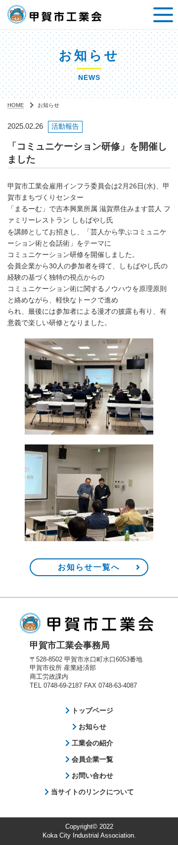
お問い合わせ (91, 775)
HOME (15, 105)
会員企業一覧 (91, 759)
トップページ (91, 710)
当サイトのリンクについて (91, 792)
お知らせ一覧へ (89, 567)
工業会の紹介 (91, 743)
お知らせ (91, 727)
